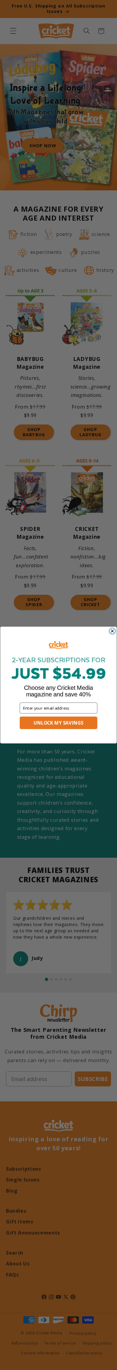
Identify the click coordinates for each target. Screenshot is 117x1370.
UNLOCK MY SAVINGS (58, 722)
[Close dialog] (112, 631)
